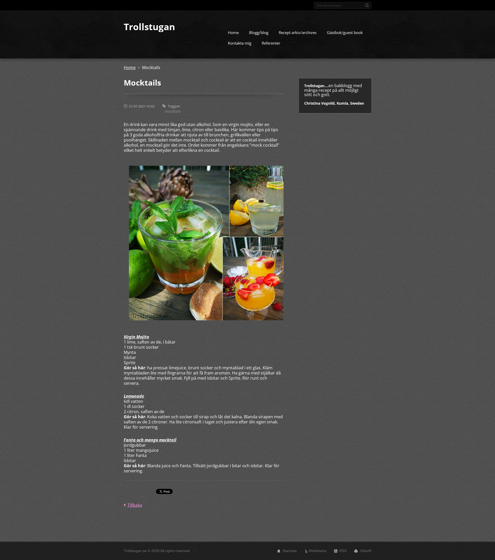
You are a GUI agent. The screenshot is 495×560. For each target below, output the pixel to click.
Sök (367, 5)
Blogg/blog (258, 32)
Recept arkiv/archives (298, 32)
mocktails (173, 111)
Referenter (271, 43)
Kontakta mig (239, 43)
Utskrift (365, 551)
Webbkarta (317, 551)
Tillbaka (134, 505)
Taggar (174, 106)
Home (233, 32)
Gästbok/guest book (345, 32)
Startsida (289, 551)
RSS (342, 551)
